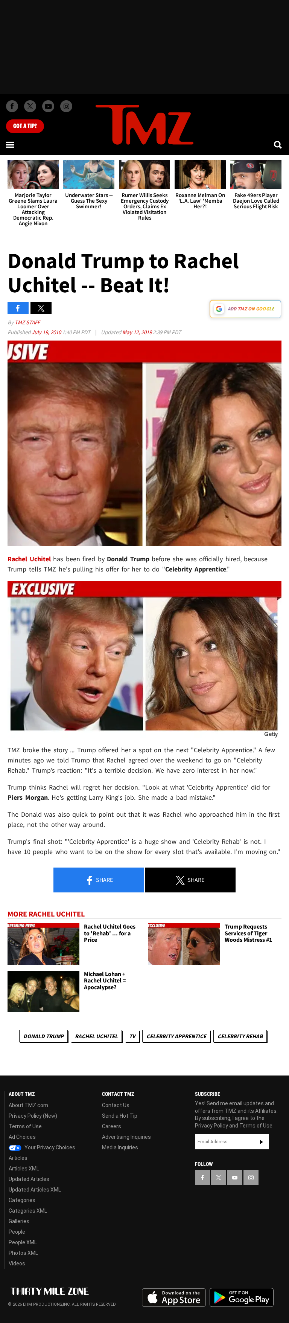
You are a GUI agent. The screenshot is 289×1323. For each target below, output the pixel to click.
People (17, 1232)
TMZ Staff (27, 322)
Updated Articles (29, 1179)
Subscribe (261, 1141)
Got (25, 126)
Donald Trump (43, 1036)
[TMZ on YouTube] (234, 1177)
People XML (23, 1242)
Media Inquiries (120, 1147)
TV (132, 1036)
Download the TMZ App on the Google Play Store (242, 1297)
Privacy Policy (211, 1126)
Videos (17, 1263)
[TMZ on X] (30, 106)
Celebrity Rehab (240, 1036)
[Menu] (10, 144)
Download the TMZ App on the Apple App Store (174, 1297)
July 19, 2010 (47, 332)
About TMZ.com (28, 1105)
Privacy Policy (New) (33, 1116)
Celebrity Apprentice (176, 1036)
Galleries (19, 1221)
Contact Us (115, 1105)
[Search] (278, 144)
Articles (18, 1158)
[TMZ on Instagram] (66, 106)
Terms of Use (25, 1126)
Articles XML (24, 1169)
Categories (22, 1200)
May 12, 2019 (137, 332)
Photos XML (23, 1253)
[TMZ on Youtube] (48, 106)
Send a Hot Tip (119, 1116)
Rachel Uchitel (96, 1036)
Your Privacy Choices (49, 1147)
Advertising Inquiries (126, 1137)
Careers (111, 1126)
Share (104, 879)
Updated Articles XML (35, 1190)
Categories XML (28, 1211)
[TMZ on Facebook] (12, 106)
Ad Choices (22, 1137)
